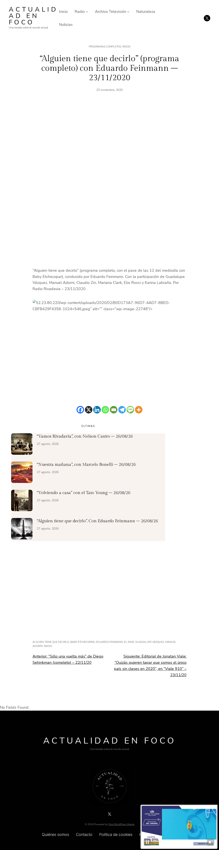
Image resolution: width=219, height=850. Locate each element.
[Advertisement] (109, 146)
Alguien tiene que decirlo (51, 642)
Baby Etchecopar (82, 642)
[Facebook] (80, 409)
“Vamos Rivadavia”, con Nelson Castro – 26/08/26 (85, 436)
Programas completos (105, 46)
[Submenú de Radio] (87, 11)
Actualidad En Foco (33, 16)
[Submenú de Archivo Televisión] (128, 11)
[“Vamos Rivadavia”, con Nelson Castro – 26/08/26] (22, 444)
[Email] (113, 409)
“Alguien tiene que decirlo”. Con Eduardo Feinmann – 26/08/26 (97, 521)
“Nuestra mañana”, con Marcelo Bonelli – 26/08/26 (86, 464)
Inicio (63, 11)
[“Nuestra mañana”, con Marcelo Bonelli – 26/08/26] (22, 473)
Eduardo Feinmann (109, 642)
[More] (138, 409)
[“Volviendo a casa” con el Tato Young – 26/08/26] (22, 501)
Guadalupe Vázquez (149, 642)
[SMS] (130, 409)
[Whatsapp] (105, 409)
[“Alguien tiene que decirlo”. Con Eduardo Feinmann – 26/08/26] (22, 529)
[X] (88, 409)
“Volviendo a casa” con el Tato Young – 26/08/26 (83, 492)
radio (48, 646)
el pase (129, 642)
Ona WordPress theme (121, 824)
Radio (126, 46)
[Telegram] (122, 409)
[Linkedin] (97, 409)
